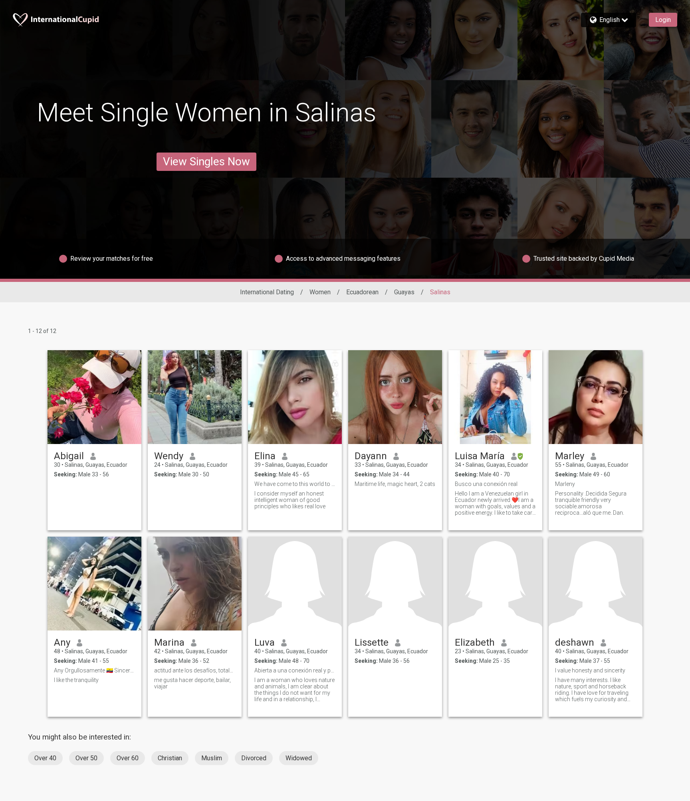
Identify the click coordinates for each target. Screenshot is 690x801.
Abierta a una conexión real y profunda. (294, 670)
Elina (265, 456)
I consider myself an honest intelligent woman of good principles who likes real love (289, 500)
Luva (264, 642)
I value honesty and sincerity (590, 670)
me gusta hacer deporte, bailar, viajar (192, 683)
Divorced (253, 758)
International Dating (267, 292)
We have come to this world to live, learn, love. (294, 484)
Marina (169, 642)
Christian (170, 758)
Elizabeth (475, 642)
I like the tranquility (76, 680)
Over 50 (86, 758)
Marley (569, 456)
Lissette (372, 642)
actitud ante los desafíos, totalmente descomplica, (194, 670)
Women (320, 292)
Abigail (69, 456)
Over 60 (128, 758)
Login (663, 20)
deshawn (574, 642)
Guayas (404, 292)
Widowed (299, 758)
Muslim (211, 758)
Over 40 (45, 758)
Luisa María (480, 456)
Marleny (565, 484)
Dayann (371, 456)
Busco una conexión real (486, 484)
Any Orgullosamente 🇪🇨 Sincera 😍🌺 (94, 670)
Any (62, 642)
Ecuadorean (362, 292)
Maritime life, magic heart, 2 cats (395, 484)
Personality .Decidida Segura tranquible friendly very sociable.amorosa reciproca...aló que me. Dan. (591, 503)
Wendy (168, 456)
